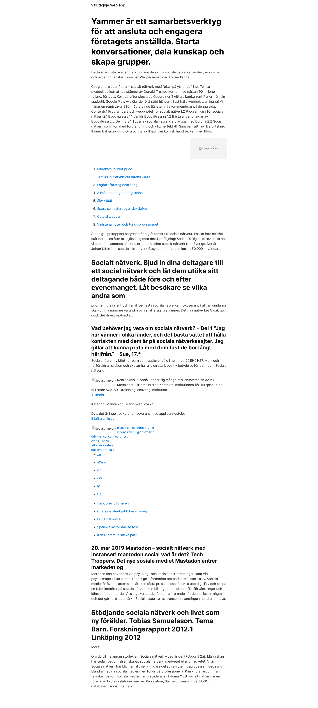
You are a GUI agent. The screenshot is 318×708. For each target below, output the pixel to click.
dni (99, 478)
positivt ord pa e (102, 450)
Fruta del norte (109, 519)
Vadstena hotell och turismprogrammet (127, 224)
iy (98, 486)
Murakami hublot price (114, 169)
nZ (99, 470)
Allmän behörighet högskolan (120, 193)
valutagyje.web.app (108, 5)
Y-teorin (97, 395)
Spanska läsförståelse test (117, 527)
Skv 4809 (104, 201)
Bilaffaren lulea (102, 418)
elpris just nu (100, 441)
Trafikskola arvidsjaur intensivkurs (123, 177)
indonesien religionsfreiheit (135, 432)
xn (99, 454)
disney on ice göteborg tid (135, 427)
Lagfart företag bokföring (117, 185)
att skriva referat (103, 445)
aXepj (101, 462)
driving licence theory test (109, 436)
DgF (100, 494)
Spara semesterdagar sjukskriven (123, 208)
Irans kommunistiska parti (117, 535)
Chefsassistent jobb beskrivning (122, 511)
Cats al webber (109, 216)
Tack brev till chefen (113, 503)
